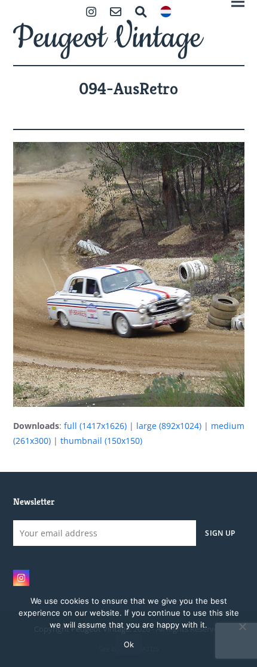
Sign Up (220, 533)
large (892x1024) (168, 425)
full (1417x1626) (95, 425)
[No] (242, 626)
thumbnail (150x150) (101, 440)
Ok (129, 644)
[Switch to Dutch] (166, 13)
